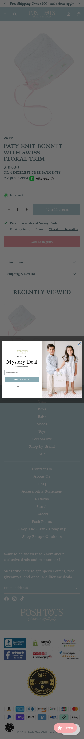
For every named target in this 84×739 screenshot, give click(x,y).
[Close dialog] (79, 343)
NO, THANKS (22, 386)
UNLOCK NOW (22, 380)
